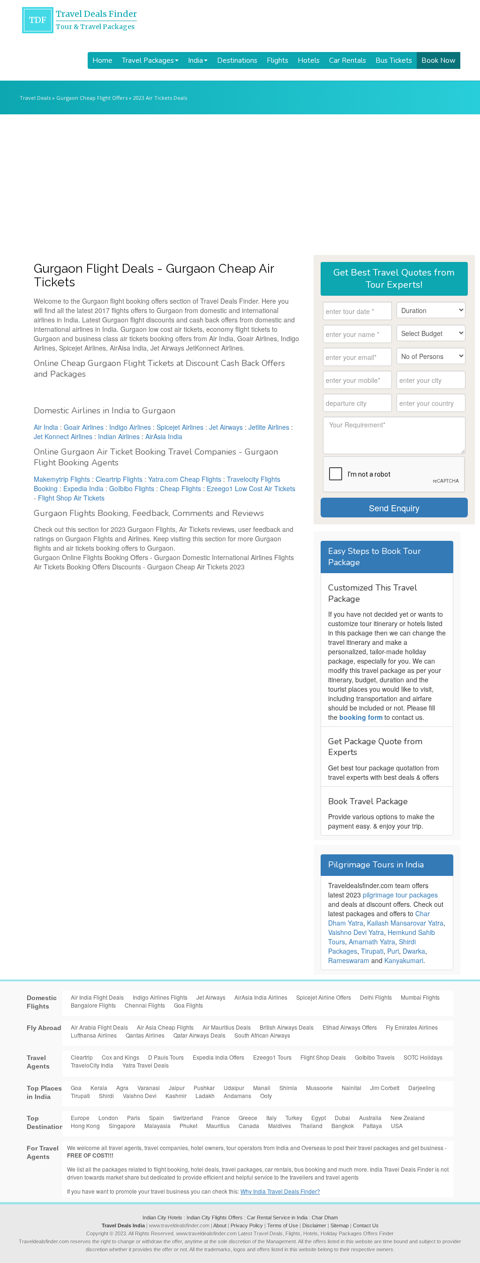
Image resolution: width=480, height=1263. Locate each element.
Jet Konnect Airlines (63, 436)
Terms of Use (282, 1225)
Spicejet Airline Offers (323, 997)
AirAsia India (163, 436)
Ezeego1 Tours (272, 1057)
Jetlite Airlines (268, 427)
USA (397, 1125)
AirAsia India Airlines (260, 997)
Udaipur (234, 1087)
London (108, 1117)
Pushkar (204, 1087)
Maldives (279, 1125)
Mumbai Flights (420, 997)
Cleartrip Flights (119, 479)
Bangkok (342, 1125)
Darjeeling (421, 1087)
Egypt (318, 1117)
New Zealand (407, 1117)
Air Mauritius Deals (226, 1027)
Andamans (237, 1095)
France (221, 1117)
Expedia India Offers (218, 1057)
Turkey (293, 1117)
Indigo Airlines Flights (160, 997)
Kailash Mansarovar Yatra (405, 922)
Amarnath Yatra (372, 941)
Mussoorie (319, 1087)
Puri (393, 951)
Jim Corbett (384, 1087)
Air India (46, 427)
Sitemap (339, 1225)
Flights (277, 60)
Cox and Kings (120, 1057)
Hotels (309, 60)
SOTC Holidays (423, 1057)
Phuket (188, 1125)
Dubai (342, 1117)
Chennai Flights (145, 1005)
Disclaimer (314, 1225)
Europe (80, 1117)
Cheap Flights (180, 488)
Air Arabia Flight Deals (99, 1027)
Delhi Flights (376, 997)
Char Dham (325, 1217)
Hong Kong (85, 1125)
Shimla (288, 1087)
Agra (122, 1087)
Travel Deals (35, 97)
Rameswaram (348, 960)
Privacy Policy (247, 1225)
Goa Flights (188, 1005)
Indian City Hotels (162, 1217)
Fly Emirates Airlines (412, 1027)
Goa (76, 1087)
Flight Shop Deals (323, 1057)
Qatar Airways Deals (199, 1035)
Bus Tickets (393, 60)
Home (102, 60)
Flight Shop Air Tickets (71, 497)
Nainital (351, 1087)
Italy (271, 1117)
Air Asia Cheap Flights (165, 1027)
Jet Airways (226, 427)
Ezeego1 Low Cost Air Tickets (251, 488)
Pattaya (372, 1125)
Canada (249, 1125)
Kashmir (176, 1095)
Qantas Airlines (145, 1035)
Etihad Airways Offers (349, 1027)
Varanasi (148, 1087)
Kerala (98, 1087)
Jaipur (177, 1087)
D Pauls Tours (166, 1057)
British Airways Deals (287, 1027)
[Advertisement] (240, 184)
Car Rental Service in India (277, 1217)
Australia (370, 1117)
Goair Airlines (84, 427)
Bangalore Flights (93, 1005)
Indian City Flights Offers (215, 1217)
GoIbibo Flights (131, 488)
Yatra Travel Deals (145, 1065)
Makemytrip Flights (62, 479)
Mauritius (218, 1125)
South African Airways (262, 1035)
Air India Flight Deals (97, 997)
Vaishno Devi (140, 1095)
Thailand (311, 1125)
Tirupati (372, 951)
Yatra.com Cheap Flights (184, 479)
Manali (261, 1087)
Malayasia (157, 1125)
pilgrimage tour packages (400, 894)
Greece (248, 1117)
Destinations (237, 60)
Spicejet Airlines (180, 427)
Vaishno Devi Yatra (356, 932)
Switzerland (188, 1117)
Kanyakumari (403, 960)
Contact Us (366, 1225)
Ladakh (205, 1095)
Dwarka (414, 951)
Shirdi (106, 1095)
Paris (133, 1117)
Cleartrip (82, 1057)
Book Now (438, 60)
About (219, 1225)
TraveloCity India (92, 1065)
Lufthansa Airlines (94, 1035)
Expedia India (83, 488)
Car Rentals (347, 60)
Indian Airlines (119, 436)
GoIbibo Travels (375, 1057)
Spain (156, 1117)
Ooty (266, 1095)
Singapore (122, 1125)
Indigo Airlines (130, 427)
